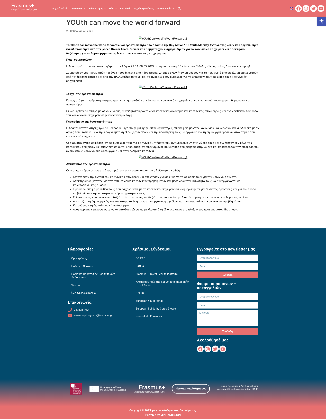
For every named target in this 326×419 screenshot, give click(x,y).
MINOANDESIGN (170, 415)
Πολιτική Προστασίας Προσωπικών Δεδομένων (93, 275)
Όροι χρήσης (79, 258)
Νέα (111, 8)
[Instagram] (306, 8)
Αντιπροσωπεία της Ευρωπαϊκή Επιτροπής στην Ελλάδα (162, 283)
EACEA (140, 266)
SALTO (140, 293)
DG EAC (140, 258)
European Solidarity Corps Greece (156, 308)
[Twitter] (313, 8)
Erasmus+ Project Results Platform (157, 274)
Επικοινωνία (164, 8)
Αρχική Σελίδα (60, 8)
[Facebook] (298, 8)
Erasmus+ (77, 8)
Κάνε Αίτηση (96, 8)
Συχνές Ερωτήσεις (144, 8)
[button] (321, 21)
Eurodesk (125, 8)
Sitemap (76, 285)
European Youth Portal (149, 300)
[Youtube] (321, 8)
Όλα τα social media (83, 293)
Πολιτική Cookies (82, 266)
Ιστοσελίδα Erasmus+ (149, 316)
